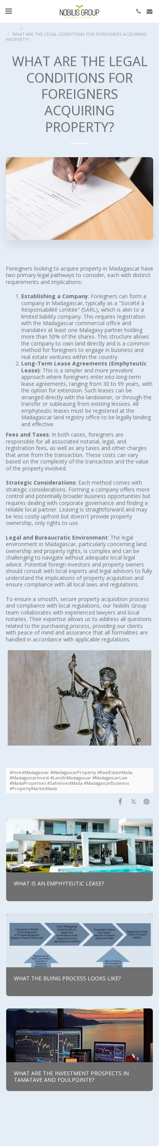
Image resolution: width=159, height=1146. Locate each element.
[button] (8, 11)
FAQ (29, 29)
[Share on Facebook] (120, 801)
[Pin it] (146, 801)
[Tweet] (133, 801)
